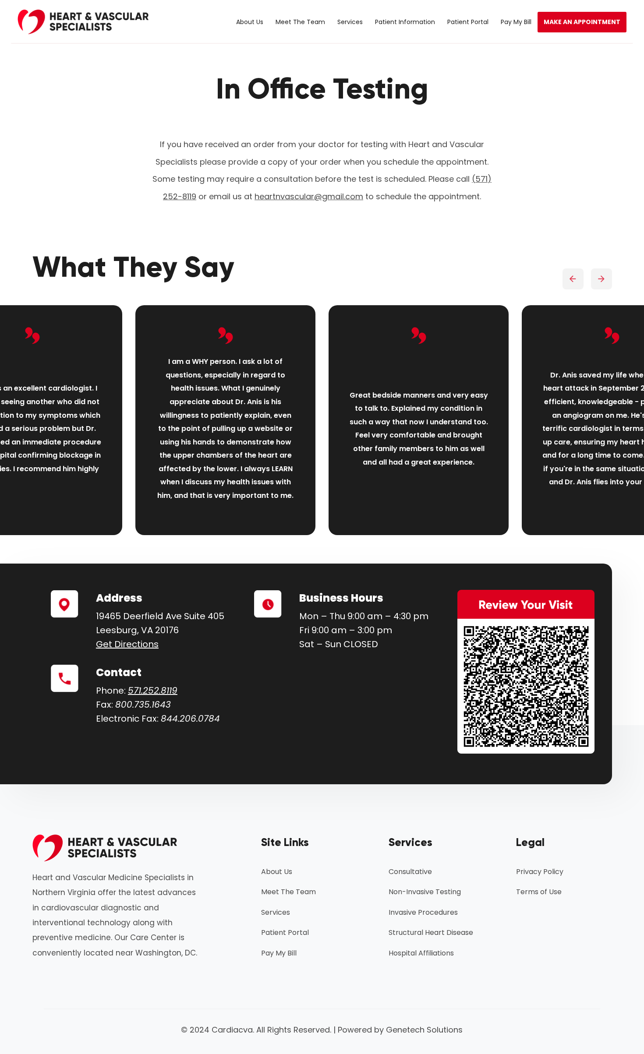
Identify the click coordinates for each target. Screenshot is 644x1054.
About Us (249, 22)
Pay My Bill (516, 22)
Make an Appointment (582, 22)
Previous (573, 279)
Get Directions (127, 644)
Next (601, 279)
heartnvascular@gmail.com (309, 196)
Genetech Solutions (424, 1029)
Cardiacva (232, 1029)
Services (350, 22)
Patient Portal (467, 22)
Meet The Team (300, 22)
